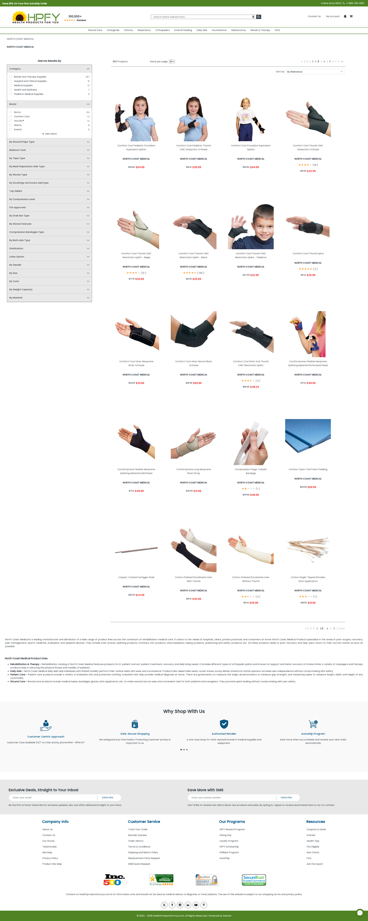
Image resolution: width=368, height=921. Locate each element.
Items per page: (159, 61)
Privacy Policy (50, 858)
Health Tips (313, 841)
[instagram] (180, 905)
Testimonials (49, 846)
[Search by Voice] (253, 17)
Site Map (47, 852)
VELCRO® (19, 120)
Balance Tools (17, 150)
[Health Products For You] (36, 17)
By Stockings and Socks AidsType (28, 182)
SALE (277, 30)
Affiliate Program (229, 852)
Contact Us (314, 16)
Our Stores (48, 841)
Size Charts (313, 852)
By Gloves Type (18, 174)
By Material (15, 297)
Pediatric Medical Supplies (28, 94)
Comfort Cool (21, 116)
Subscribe (107, 797)
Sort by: (280, 71)
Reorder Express (137, 835)
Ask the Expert (315, 864)
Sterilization (16, 248)
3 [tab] (186, 749)
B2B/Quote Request (139, 864)
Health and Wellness (25, 89)
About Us (47, 829)
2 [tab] (184, 749)
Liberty (18, 125)
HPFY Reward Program (232, 829)
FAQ (309, 858)
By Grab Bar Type (19, 215)
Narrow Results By (49, 61)
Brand (12, 104)
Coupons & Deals (316, 829)
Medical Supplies (23, 85)
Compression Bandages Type (26, 232)
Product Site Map (52, 864)
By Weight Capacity (20, 289)
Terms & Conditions (139, 846)
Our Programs (232, 821)
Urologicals (113, 30)
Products (120, 61)
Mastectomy (238, 30)
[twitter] (164, 905)
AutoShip (225, 858)
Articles (311, 835)
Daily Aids (202, 30)
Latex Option (16, 256)
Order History (135, 841)
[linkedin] (188, 905)
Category (15, 68)
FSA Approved (17, 207)
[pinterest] (204, 905)
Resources (315, 821)
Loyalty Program (229, 841)
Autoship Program (313, 734)
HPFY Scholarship (229, 846)
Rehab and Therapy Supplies (30, 76)
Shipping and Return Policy (143, 852)
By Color (14, 281)
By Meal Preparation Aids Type (27, 166)
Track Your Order (138, 829)
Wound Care (95, 30)
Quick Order (123, 174)
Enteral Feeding (183, 30)
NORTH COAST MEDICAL (20, 46)
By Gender (15, 265)
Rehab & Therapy (260, 30)
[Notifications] (345, 16)
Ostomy (128, 30)
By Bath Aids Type (19, 240)
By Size (13, 273)
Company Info (55, 821)
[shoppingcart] (351, 16)
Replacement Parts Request (144, 858)
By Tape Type (17, 158)
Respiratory (144, 30)
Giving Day (225, 835)
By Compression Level (22, 199)
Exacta (18, 129)
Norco (17, 112)
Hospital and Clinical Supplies (30, 81)
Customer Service (144, 821)
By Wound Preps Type (21, 141)
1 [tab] (181, 749)
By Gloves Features (20, 224)
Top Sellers (15, 191)
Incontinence (219, 30)
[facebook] (172, 905)
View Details (149, 174)
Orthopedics (162, 30)
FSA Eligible (313, 846)
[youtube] (196, 905)
